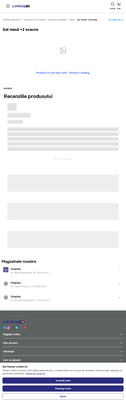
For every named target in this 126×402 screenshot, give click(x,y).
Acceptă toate (63, 380)
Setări (63, 396)
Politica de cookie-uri (35, 373)
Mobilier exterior (57, 20)
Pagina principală (12, 20)
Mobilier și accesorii (34, 20)
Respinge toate (63, 388)
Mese (72, 20)
